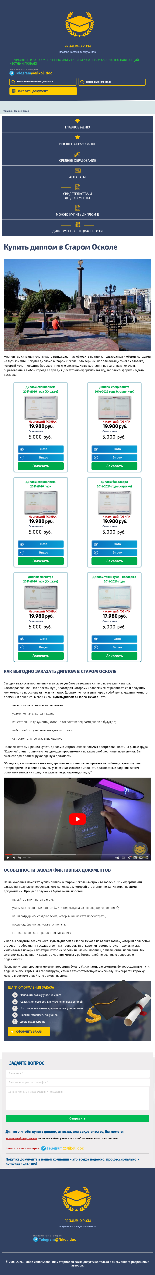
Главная (7, 111)
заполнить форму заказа (21, 1138)
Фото (43, 449)
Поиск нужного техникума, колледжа (35, 81)
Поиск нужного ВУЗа (98, 82)
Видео (43, 457)
